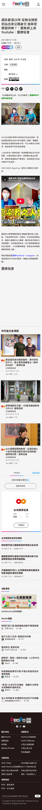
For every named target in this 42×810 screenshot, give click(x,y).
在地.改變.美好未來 (29, 770)
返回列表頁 (20, 486)
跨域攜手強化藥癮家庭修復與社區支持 (19, 545)
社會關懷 (13, 65)
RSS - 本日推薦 (7, 788)
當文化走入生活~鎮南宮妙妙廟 (16, 636)
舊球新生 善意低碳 (10, 647)
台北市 (16, 59)
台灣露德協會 (11, 368)
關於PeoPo (6, 737)
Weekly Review (7, 748)
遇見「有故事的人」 (29, 774)
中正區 (23, 59)
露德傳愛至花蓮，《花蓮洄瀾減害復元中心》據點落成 (22, 407)
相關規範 (5, 740)
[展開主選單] (3, 4)
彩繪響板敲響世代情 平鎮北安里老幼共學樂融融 (20, 672)
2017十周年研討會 (28, 766)
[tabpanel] (20, 479)
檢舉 (18, 47)
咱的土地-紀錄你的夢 (9, 770)
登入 (28, 479)
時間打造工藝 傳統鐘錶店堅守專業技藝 (20, 625)
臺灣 (11, 59)
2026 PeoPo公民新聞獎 (11, 766)
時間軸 (4, 744)
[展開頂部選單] (38, 4)
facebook (17, 726)
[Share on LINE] (16, 89)
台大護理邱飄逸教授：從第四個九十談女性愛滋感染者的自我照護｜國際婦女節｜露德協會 (22, 451)
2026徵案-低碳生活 (29, 763)
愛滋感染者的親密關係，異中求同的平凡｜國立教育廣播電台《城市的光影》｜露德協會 (22, 362)
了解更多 (21, 525)
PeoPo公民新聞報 (28, 737)
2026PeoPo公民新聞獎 (11, 611)
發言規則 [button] (36, 473)
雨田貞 (7, 677)
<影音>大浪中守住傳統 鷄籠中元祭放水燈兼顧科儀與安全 (20, 686)
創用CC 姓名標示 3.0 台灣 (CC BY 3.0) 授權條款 (14, 79)
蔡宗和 (7, 690)
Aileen (7, 663)
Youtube (24, 726)
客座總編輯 (25, 752)
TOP (37, 796)
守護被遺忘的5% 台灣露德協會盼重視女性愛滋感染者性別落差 (20, 571)
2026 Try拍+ (6, 763)
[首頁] (21, 4)
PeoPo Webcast (11, 650)
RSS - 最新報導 (7, 784)
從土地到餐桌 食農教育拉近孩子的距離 (20, 697)
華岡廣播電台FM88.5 (13, 701)
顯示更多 (12, 74)
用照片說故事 (6, 774)
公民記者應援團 (27, 744)
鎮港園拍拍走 (10, 639)
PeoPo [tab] (17, 473)
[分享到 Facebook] (7, 89)
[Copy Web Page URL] (21, 89)
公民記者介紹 (26, 748)
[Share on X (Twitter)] (12, 89)
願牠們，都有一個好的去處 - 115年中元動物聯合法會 (20, 659)
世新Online (9, 628)
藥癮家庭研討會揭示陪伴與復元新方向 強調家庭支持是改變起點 (19, 557)
